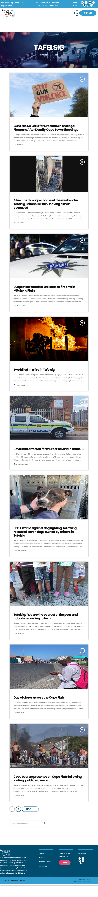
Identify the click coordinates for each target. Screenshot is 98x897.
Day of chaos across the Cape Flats (39, 697)
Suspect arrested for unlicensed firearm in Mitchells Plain (44, 289)
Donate (88, 13)
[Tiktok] (84, 5)
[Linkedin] (88, 5)
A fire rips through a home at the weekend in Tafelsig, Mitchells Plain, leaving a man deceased (46, 204)
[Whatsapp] (91, 5)
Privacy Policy (87, 881)
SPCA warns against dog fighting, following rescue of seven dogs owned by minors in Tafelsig (45, 532)
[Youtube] (90, 2)
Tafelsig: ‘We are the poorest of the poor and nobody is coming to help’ (46, 617)
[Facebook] (82, 2)
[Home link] (8, 13)
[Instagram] (93, 2)
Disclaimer (82, 879)
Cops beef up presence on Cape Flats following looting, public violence (48, 779)
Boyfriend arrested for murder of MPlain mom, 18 (49, 449)
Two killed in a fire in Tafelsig (34, 370)
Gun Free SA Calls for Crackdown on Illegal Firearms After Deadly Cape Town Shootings (46, 128)
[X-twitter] (86, 2)
